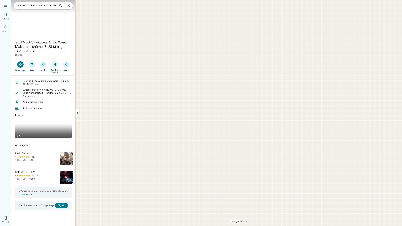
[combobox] (37, 5)
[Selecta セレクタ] (43, 177)
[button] (43, 82)
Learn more (27, 194)
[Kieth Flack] (43, 158)
